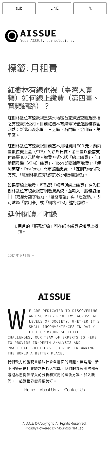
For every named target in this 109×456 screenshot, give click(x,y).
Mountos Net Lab (70, 428)
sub (19, 8)
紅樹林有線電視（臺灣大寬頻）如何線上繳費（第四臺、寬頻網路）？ (54, 98)
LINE (54, 8)
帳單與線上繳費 (70, 185)
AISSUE (38, 33)
